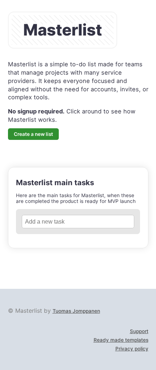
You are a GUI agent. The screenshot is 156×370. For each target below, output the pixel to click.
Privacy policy (131, 349)
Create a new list (33, 134)
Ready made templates (121, 340)
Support (139, 331)
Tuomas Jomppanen (76, 311)
